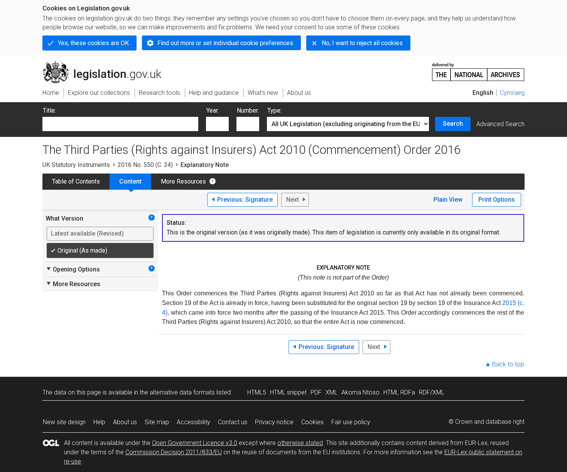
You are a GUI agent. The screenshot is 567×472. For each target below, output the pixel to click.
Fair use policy (350, 422)
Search (453, 123)
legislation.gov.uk (106, 64)
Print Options (496, 199)
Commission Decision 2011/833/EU (173, 452)
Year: (212, 110)
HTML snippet (288, 392)
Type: (274, 110)
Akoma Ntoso (360, 392)
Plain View (448, 199)
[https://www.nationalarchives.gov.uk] (478, 69)
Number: (248, 110)
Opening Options (73, 269)
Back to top (508, 364)
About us (125, 422)
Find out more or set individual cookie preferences (225, 43)
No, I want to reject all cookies (362, 43)
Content (130, 181)
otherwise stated (300, 443)
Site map (157, 422)
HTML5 (256, 392)
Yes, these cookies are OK (93, 43)
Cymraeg (512, 92)
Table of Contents (76, 181)
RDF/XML (431, 392)
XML (332, 392)
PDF (316, 392)
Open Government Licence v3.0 (194, 443)
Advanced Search (500, 124)
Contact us (232, 422)
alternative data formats (182, 392)
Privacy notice (274, 422)
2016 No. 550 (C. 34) (145, 165)
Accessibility (193, 422)
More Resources (183, 181)
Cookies (312, 422)
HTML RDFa (399, 392)
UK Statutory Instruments (76, 165)
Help (99, 422)
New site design (64, 422)
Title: (49, 110)
